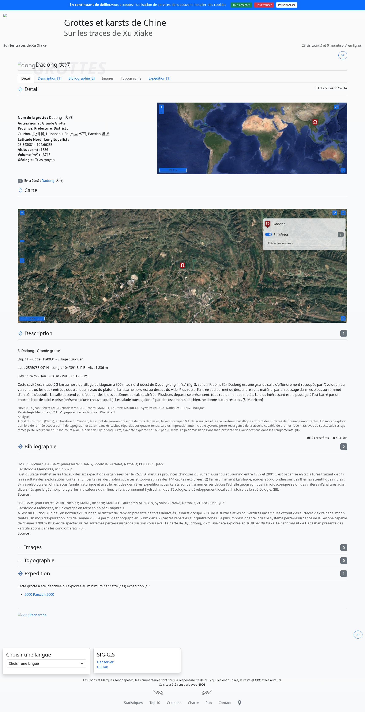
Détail (26, 78)
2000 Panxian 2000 (39, 594)
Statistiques (133, 702)
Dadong (48, 180)
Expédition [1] (159, 78)
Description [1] (49, 78)
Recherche (38, 615)
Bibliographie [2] (81, 78)
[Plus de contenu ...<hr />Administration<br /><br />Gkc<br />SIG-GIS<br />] (342, 55)
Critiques (174, 702)
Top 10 (155, 702)
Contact (225, 702)
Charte (193, 702)
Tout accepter (241, 5)
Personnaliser (286, 5)
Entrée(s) (281, 234)
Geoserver (105, 662)
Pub (209, 702)
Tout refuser (264, 5)
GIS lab (102, 667)
